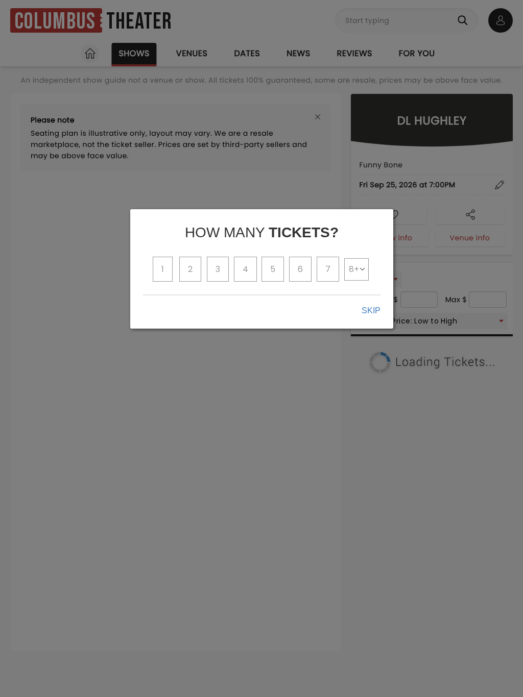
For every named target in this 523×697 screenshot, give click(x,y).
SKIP (371, 310)
